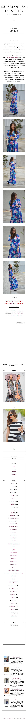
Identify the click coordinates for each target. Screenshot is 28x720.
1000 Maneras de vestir (17, 311)
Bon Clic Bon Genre (13, 570)
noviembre (13, 518)
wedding (14, 474)
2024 (12, 486)
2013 (12, 616)
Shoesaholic (13, 561)
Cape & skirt (13, 538)
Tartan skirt (13, 552)
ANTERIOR (23, 364)
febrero (13, 606)
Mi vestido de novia (13, 543)
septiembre (13, 585)
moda (14, 469)
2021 (12, 495)
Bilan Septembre (13, 582)
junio (12, 594)
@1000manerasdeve (16, 315)
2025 (13, 483)
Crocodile (13, 540)
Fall (13, 579)
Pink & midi (13, 529)
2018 (12, 504)
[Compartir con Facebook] (10, 35)
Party (16, 699)
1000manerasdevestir (17, 313)
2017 (12, 507)
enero (13, 609)
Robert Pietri (16, 678)
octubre (13, 521)
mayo (13, 597)
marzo (13, 603)
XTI (13, 546)
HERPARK (23, 718)
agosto (13, 588)
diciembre (13, 515)
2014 (12, 613)
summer (14, 471)
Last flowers (13, 555)
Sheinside (13, 301)
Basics (13, 549)
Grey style (13, 532)
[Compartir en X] (13, 35)
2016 (12, 510)
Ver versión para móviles (14, 365)
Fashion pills (16, 657)
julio (13, 591)
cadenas (17, 667)
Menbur (12, 303)
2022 (12, 492)
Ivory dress (13, 523)
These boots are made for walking (13, 573)
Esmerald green (13, 526)
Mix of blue (13, 535)
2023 (12, 489)
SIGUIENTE (5, 364)
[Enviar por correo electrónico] (18, 35)
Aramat (13, 576)
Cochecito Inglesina (16, 689)
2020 (12, 498)
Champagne (13, 564)
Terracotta (13, 558)
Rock (13, 567)
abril (13, 600)
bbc (14, 466)
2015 (12, 513)
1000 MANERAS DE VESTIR (14, 9)
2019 (12, 501)
